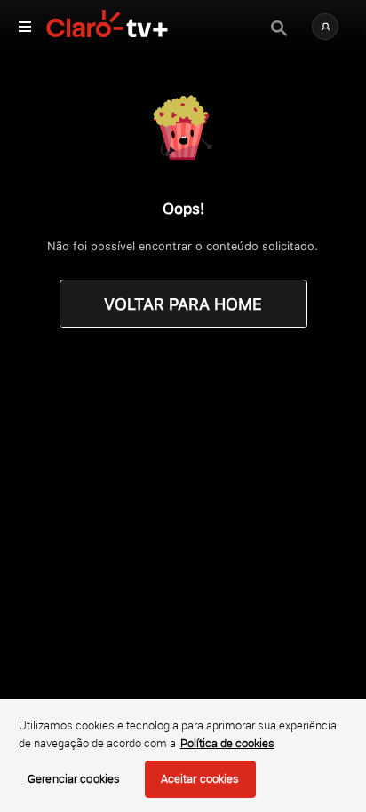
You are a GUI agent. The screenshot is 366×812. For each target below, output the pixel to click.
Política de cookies (227, 743)
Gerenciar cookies (74, 778)
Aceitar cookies (200, 778)
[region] (183, 755)
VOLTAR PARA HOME (183, 304)
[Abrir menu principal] (25, 26)
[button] (325, 26)
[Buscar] (279, 28)
